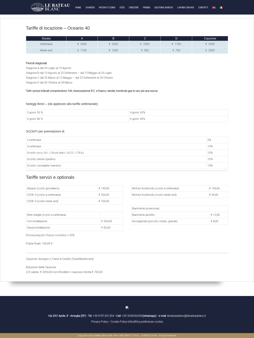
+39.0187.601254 (103, 315)
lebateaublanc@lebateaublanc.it (186, 315)
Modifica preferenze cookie (146, 321)
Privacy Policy (99, 321)
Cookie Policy (119, 321)
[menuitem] (80, 7)
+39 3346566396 (132, 315)
